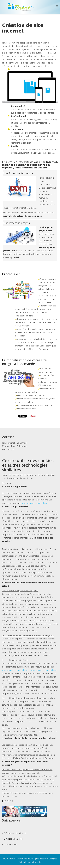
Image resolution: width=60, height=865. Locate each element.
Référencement (11, 844)
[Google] (15, 827)
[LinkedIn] (25, 827)
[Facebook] (4, 827)
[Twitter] (9, 827)
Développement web (13, 838)
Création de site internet (15, 833)
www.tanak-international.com (35, 503)
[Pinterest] (20, 827)
